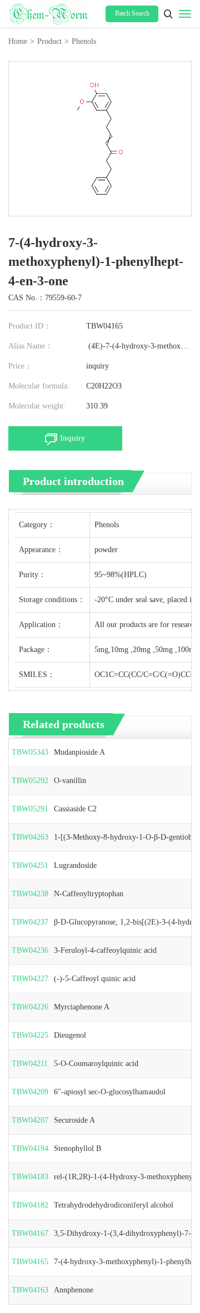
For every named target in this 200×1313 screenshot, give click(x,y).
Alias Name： (30, 346)
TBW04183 (30, 1177)
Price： (20, 366)
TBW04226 (30, 1007)
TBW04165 (30, 1262)
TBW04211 (30, 1063)
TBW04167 (30, 1233)
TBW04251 (30, 865)
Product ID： (29, 326)
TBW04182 (30, 1205)
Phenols (84, 41)
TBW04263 (30, 837)
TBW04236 (30, 950)
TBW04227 (30, 978)
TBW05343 (30, 752)
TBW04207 (30, 1120)
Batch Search (132, 13)
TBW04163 (30, 1290)
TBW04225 (30, 1035)
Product (49, 41)
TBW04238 (30, 894)
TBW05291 (30, 809)
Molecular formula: (38, 386)
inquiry (97, 366)
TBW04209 (30, 1092)
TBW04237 (30, 922)
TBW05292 (30, 780)
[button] (168, 14)
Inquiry (73, 437)
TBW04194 (30, 1148)
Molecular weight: (37, 406)
